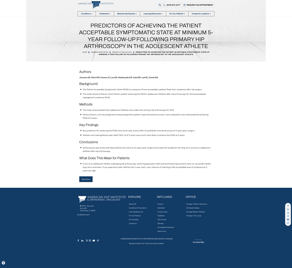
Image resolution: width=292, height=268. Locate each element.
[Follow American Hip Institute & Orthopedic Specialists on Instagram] (288, 216)
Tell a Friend (162, 220)
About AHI (132, 204)
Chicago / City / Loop (193, 216)
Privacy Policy (162, 212)
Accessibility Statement (166, 227)
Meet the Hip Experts (126, 14)
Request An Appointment (200, 5)
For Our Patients (176, 14)
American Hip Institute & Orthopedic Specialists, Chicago (147, 239)
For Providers (134, 220)
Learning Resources (152, 14)
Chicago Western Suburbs (195, 212)
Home (84, 52)
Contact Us (133, 223)
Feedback (161, 216)
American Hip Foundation (155, 243)
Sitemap (160, 223)
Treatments (104, 14)
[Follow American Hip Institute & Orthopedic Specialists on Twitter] (288, 212)
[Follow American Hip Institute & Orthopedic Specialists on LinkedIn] (288, 209)
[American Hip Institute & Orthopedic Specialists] (97, 5)
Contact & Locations (200, 14)
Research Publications (122, 52)
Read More (86, 179)
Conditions (86, 14)
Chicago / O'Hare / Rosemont (196, 204)
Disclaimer (161, 208)
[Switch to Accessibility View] (3, 263)
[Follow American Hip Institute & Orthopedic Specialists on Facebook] (288, 206)
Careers (160, 204)
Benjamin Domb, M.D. (137, 243)
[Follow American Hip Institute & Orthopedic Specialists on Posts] (288, 223)
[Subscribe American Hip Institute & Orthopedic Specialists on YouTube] (288, 219)
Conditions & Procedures (137, 208)
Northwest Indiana (192, 208)
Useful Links (162, 231)
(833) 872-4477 (173, 5)
